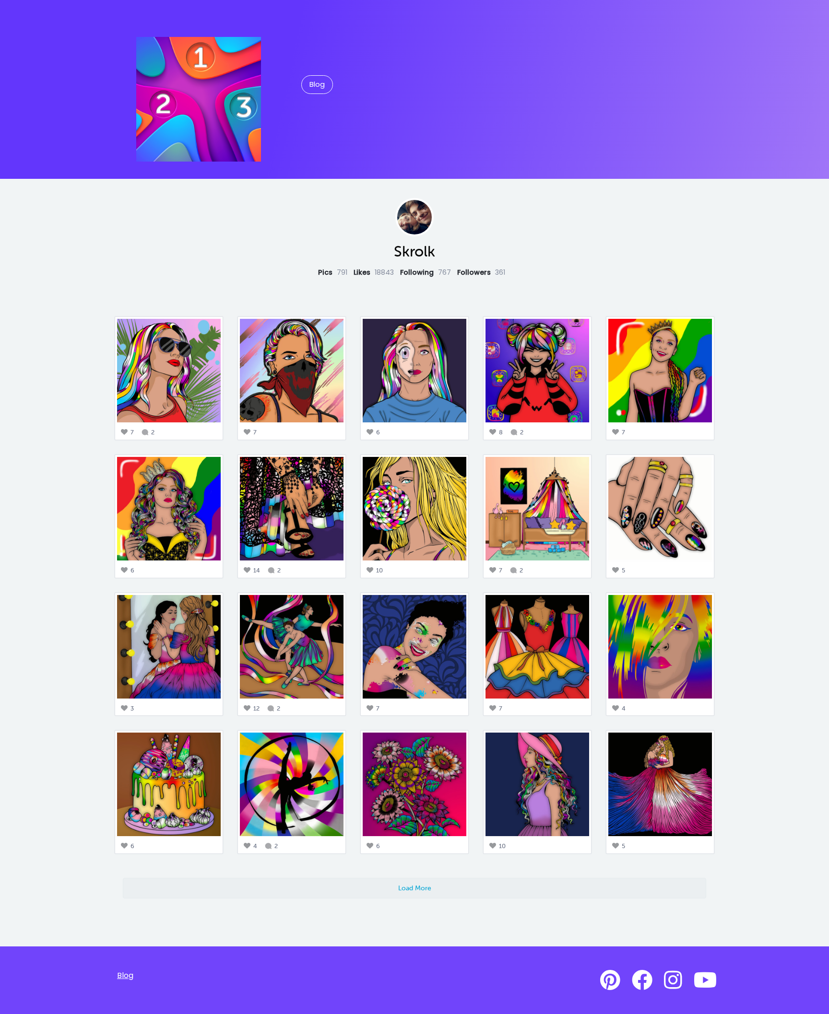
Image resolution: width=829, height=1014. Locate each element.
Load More (414, 888)
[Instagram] (673, 980)
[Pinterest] (610, 980)
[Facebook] (642, 980)
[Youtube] (705, 980)
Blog (317, 84)
